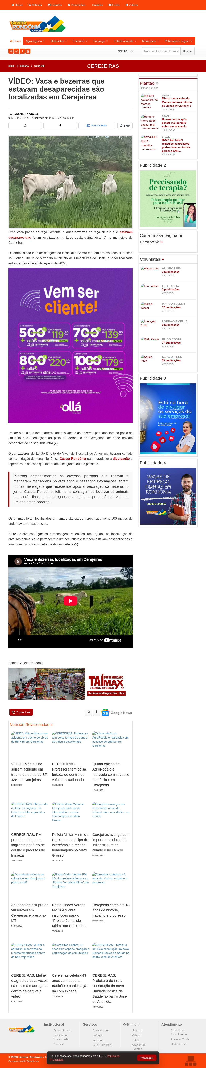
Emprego (99, 41)
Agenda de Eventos (139, 1046)
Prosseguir (146, 1058)
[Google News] (116, 712)
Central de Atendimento (179, 1032)
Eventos (56, 5)
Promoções (77, 5)
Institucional (54, 1024)
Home (18, 5)
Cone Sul (39, 66)
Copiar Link (22, 712)
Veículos (98, 1040)
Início (11, 66)
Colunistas (57, 41)
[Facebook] (22, 51)
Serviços (90, 1024)
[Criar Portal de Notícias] (190, 1060)
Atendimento (171, 1024)
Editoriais (78, 41)
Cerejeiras (103, 66)
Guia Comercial (102, 1044)
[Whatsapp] (16, 51)
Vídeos (133, 5)
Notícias (36, 5)
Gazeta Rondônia (73, 458)
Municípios (149, 41)
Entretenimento (123, 41)
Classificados (101, 1030)
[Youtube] (27, 51)
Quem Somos (62, 1030)
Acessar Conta (180, 1039)
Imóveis (97, 1035)
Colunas (97, 5)
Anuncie (59, 1044)
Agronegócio (34, 41)
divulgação (121, 458)
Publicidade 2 (153, 165)
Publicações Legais (177, 41)
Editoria (24, 66)
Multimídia (130, 1024)
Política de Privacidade (61, 1037)
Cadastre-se (178, 1044)
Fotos (115, 5)
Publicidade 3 (153, 378)
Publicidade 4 (153, 462)
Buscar (187, 51)
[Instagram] (10, 51)
